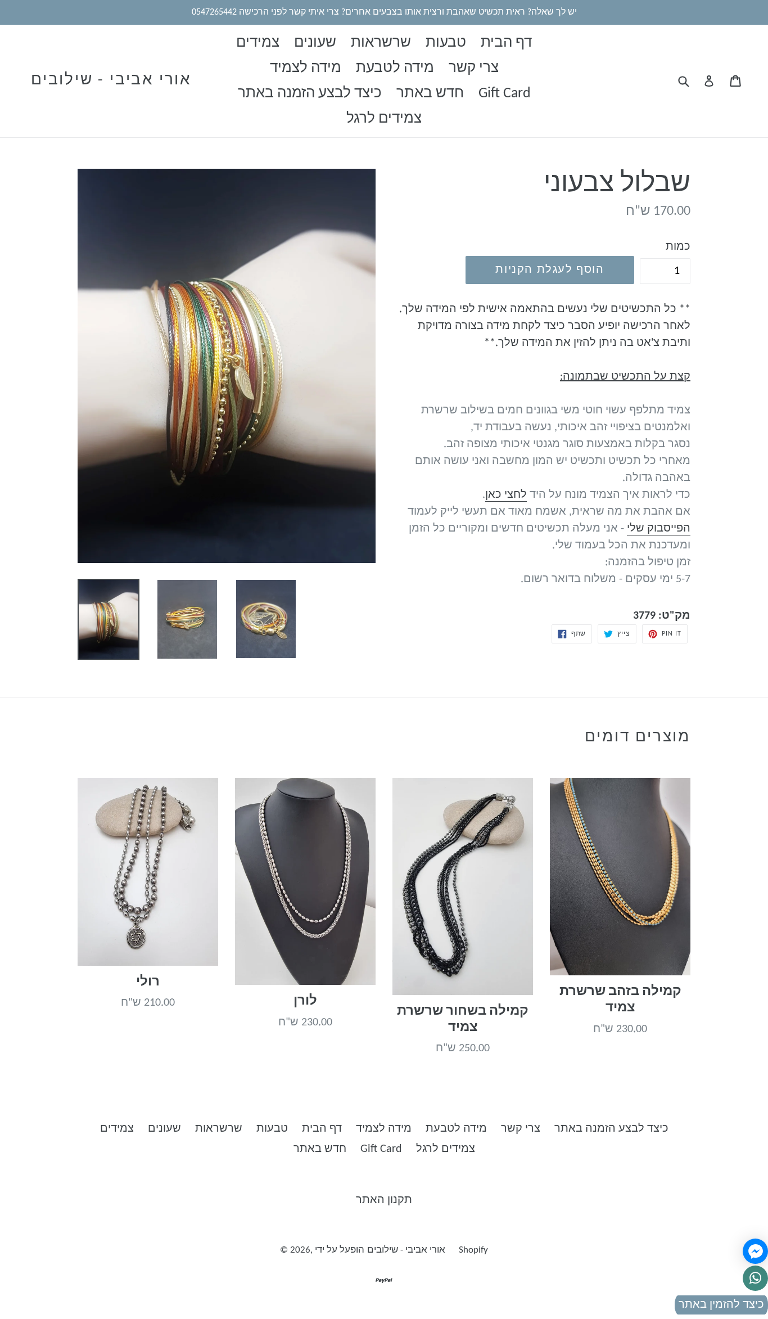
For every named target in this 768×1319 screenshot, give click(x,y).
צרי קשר (474, 68)
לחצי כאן (506, 495)
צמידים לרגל (384, 119)
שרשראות (381, 43)
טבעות (446, 43)
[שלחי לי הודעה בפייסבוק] (755, 1251)
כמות (678, 247)
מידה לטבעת (395, 68)
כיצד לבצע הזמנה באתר (310, 93)
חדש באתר (430, 93)
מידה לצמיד (305, 68)
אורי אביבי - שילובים (111, 80)
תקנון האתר (384, 1200)
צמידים (257, 43)
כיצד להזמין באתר (721, 1305)
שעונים (315, 43)
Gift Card (504, 93)
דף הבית (506, 43)
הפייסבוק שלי (658, 528)
